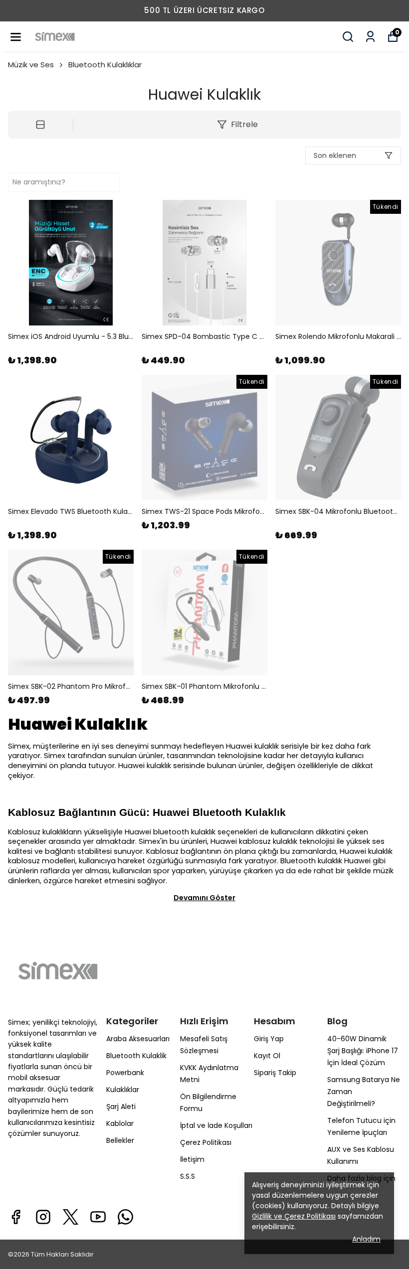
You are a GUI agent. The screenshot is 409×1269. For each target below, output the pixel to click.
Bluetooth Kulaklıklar (105, 64)
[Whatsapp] (125, 1217)
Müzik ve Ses (31, 64)
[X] (70, 1217)
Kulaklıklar (122, 1090)
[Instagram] (43, 1217)
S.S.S (187, 1176)
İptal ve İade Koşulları (216, 1125)
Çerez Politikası (205, 1142)
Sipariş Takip (275, 1073)
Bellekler (120, 1140)
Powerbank (125, 1073)
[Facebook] (15, 1217)
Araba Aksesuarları (138, 1039)
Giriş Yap (269, 1039)
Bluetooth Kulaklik (136, 1056)
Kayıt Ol (267, 1056)
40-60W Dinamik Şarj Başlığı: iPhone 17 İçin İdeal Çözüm (362, 1051)
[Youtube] (98, 1217)
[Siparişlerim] (370, 36)
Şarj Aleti (121, 1106)
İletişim (192, 1159)
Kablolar (120, 1123)
